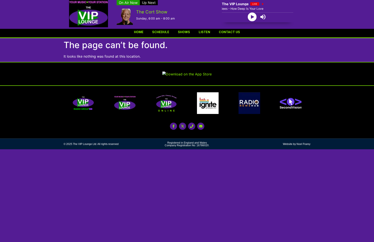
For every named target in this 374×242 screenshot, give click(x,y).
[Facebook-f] (173, 126)
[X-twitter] (182, 126)
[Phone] (191, 126)
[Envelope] (200, 126)
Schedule (160, 32)
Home (138, 32)
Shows (184, 32)
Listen (204, 32)
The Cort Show (151, 12)
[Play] (252, 17)
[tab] (128, 2)
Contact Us (229, 32)
